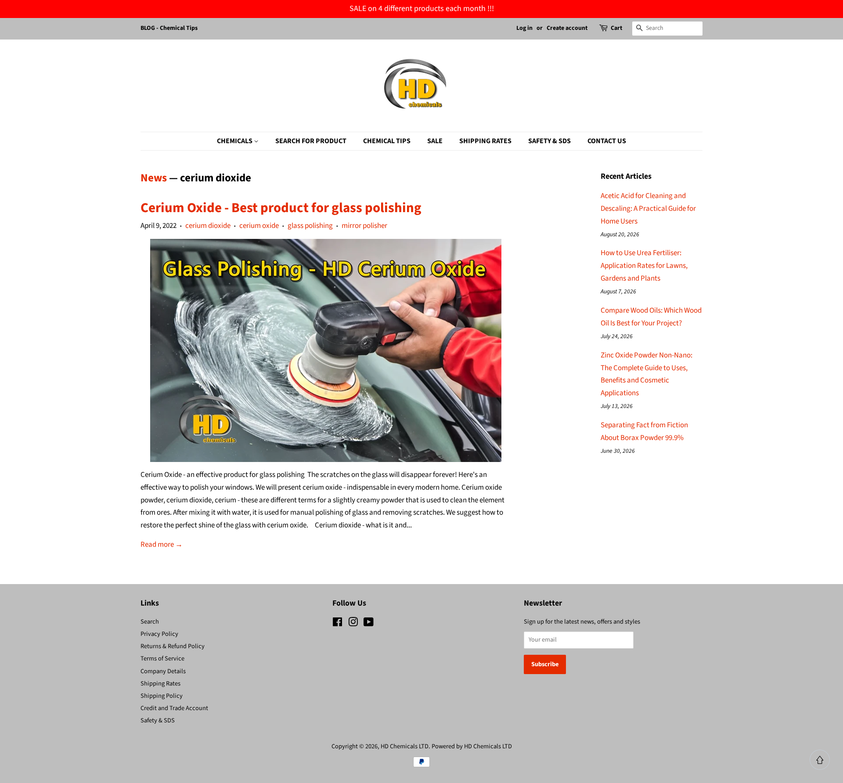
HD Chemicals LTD (405, 746)
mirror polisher (364, 225)
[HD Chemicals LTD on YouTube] (369, 623)
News (153, 178)
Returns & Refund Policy (172, 646)
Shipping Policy (161, 695)
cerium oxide (259, 225)
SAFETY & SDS (549, 141)
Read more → (161, 544)
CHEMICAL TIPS (387, 141)
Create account (567, 28)
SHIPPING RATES (485, 141)
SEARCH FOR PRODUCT (310, 141)
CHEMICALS (235, 141)
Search (149, 621)
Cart (616, 28)
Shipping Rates (160, 683)
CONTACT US (606, 141)
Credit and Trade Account (174, 708)
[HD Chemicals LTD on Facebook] (337, 623)
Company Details (163, 671)
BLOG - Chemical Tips (169, 28)
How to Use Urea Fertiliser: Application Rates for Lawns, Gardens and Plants (644, 266)
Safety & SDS (157, 720)
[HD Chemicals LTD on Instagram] (353, 623)
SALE (435, 141)
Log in (524, 28)
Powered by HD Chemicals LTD (472, 746)
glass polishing (310, 225)
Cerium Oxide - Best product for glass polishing (281, 207)
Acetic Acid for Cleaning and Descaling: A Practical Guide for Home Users (648, 209)
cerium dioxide (208, 225)
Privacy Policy (159, 634)
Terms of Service (162, 658)
